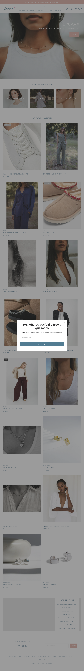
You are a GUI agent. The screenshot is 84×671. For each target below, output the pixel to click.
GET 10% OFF (42, 344)
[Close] (65, 322)
